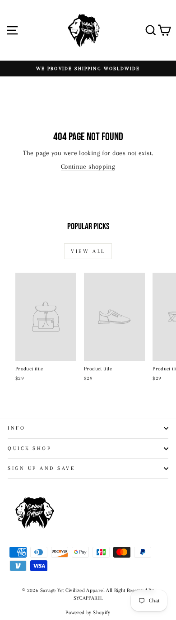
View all (88, 251)
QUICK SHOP (29, 448)
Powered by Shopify (88, 612)
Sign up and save (41, 468)
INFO (16, 428)
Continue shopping (88, 166)
